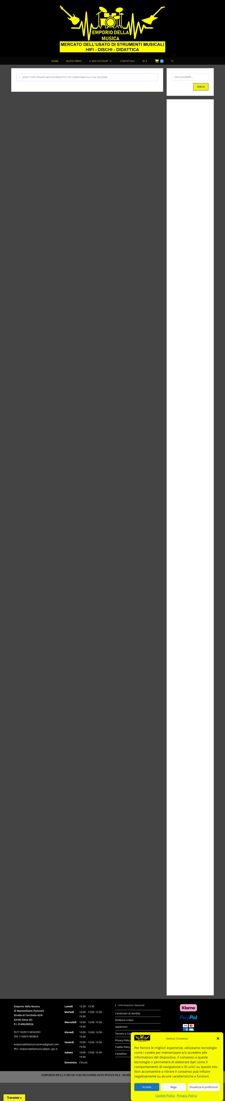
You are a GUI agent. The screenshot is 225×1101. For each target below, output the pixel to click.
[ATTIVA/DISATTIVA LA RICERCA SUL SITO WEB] (172, 61)
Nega (173, 1087)
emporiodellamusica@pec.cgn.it (38, 1049)
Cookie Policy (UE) (125, 1047)
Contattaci (121, 1053)
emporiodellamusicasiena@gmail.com (36, 1044)
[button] (218, 1038)
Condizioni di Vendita (127, 1013)
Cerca (201, 86)
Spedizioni (121, 1026)
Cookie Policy (165, 1095)
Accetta (146, 1087)
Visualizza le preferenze (203, 1087)
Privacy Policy (187, 1095)
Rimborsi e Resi (124, 1020)
